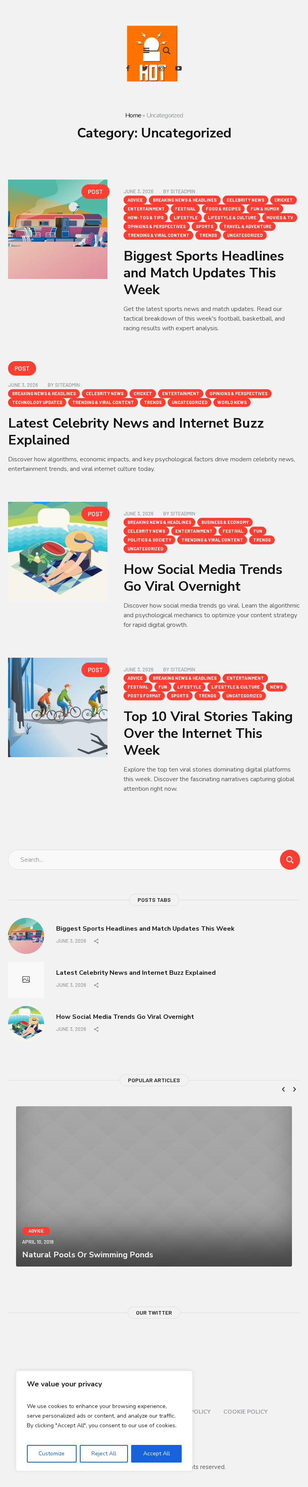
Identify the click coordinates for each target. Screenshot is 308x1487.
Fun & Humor (265, 208)
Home (133, 115)
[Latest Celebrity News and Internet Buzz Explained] (26, 980)
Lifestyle (186, 217)
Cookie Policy (245, 1412)
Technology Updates (37, 402)
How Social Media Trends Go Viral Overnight (203, 578)
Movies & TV (279, 217)
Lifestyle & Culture (232, 217)
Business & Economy (225, 522)
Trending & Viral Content (158, 235)
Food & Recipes (223, 208)
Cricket (283, 199)
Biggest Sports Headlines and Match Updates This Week (204, 273)
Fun (257, 530)
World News (232, 402)
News (276, 686)
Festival (185, 208)
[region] (104, 1421)
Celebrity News (245, 199)
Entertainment (146, 208)
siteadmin (182, 191)
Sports (204, 226)
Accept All (156, 1453)
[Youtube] (178, 68)
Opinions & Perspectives (157, 226)
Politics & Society (149, 539)
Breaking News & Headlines (185, 199)
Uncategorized (245, 235)
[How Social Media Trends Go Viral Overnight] (57, 551)
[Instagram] (161, 68)
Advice (135, 199)
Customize (51, 1453)
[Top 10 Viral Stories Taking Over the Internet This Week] (57, 707)
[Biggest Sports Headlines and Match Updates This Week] (57, 229)
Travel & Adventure (247, 226)
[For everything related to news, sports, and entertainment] (154, 62)
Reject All (103, 1453)
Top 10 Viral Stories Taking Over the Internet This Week (208, 733)
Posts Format (144, 695)
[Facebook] (128, 68)
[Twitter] (145, 68)
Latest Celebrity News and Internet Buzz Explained (136, 431)
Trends (208, 235)
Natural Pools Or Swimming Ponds (87, 1254)
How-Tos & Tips (146, 217)
